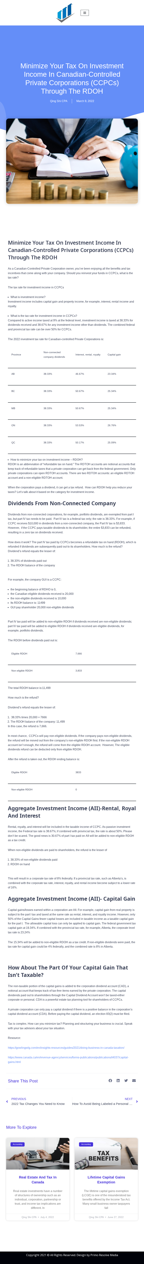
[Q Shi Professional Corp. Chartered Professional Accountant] (65, 12)
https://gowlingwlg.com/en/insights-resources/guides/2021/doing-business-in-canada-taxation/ (66, 1047)
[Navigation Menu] (85, 13)
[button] (110, 1081)
